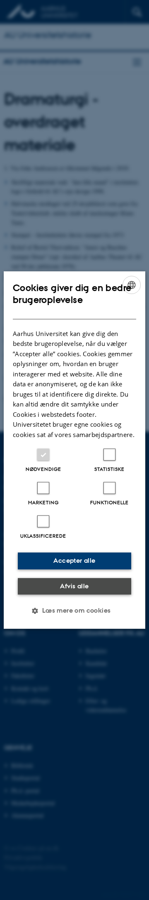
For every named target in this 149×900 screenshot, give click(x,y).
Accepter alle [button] (74, 560)
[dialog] (74, 450)
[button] (74, 611)
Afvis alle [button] (74, 586)
